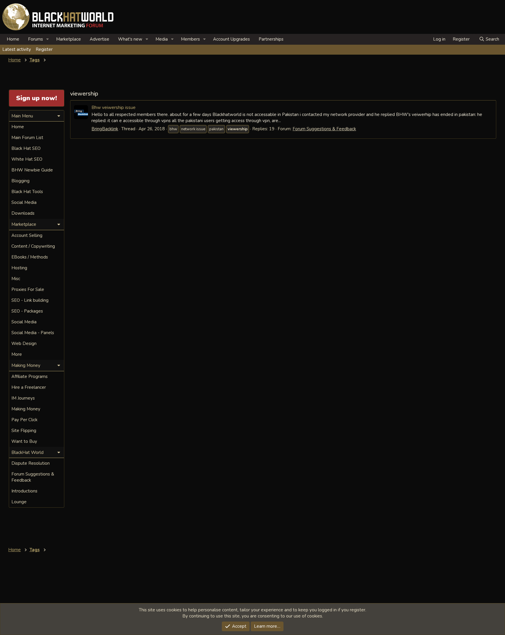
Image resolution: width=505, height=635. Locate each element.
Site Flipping (23, 430)
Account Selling (26, 235)
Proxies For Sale (27, 289)
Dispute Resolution (30, 463)
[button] (48, 39)
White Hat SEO (26, 159)
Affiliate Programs (29, 376)
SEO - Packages (27, 311)
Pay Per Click (24, 420)
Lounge (19, 502)
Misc (15, 279)
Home (13, 39)
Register (44, 49)
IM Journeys (23, 398)
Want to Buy (24, 441)
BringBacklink (104, 129)
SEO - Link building (30, 300)
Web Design (24, 343)
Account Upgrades (231, 39)
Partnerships (271, 39)
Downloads (22, 213)
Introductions (24, 491)
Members (190, 39)
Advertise (99, 39)
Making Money (25, 409)
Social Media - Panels (32, 333)
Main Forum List (27, 137)
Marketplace (68, 39)
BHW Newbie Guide (32, 170)
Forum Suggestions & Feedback (324, 129)
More (16, 354)
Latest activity (16, 49)
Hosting (19, 268)
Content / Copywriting (33, 246)
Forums (35, 39)
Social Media (24, 202)
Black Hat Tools (27, 192)
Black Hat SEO (26, 148)
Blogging (20, 181)
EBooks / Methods (29, 257)
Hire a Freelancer (28, 387)
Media (161, 39)
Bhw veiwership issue (113, 107)
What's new (130, 39)
